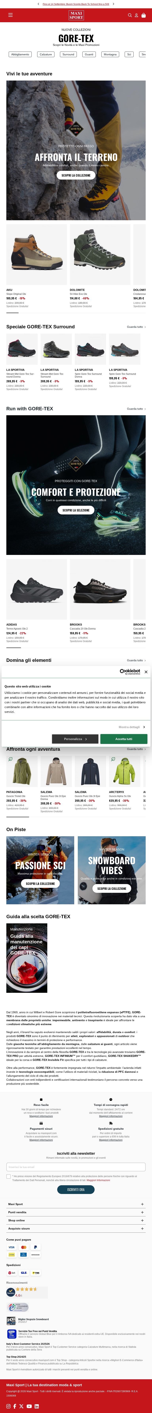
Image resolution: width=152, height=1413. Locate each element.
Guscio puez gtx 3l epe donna (53, 797)
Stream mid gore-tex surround (52, 375)
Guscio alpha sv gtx (120, 796)
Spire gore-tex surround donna (88, 375)
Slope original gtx (16, 294)
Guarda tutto (135, 326)
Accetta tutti (123, 738)
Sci (129, 54)
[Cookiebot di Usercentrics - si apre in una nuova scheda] (122, 672)
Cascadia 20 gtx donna (83, 628)
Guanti (89, 54)
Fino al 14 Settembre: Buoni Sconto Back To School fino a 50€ (76, 4)
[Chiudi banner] (146, 672)
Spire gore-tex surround (122, 374)
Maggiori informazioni (41, 1116)
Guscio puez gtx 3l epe (87, 796)
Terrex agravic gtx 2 (17, 628)
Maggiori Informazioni (98, 1180)
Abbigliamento (20, 54)
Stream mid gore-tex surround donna (20, 375)
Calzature (46, 54)
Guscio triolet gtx (15, 796)
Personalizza (73, 738)
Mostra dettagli (129, 727)
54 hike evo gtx (80, 294)
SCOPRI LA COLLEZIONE (76, 175)
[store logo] (70, 15)
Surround (68, 54)
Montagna (110, 54)
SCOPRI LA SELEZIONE (76, 510)
